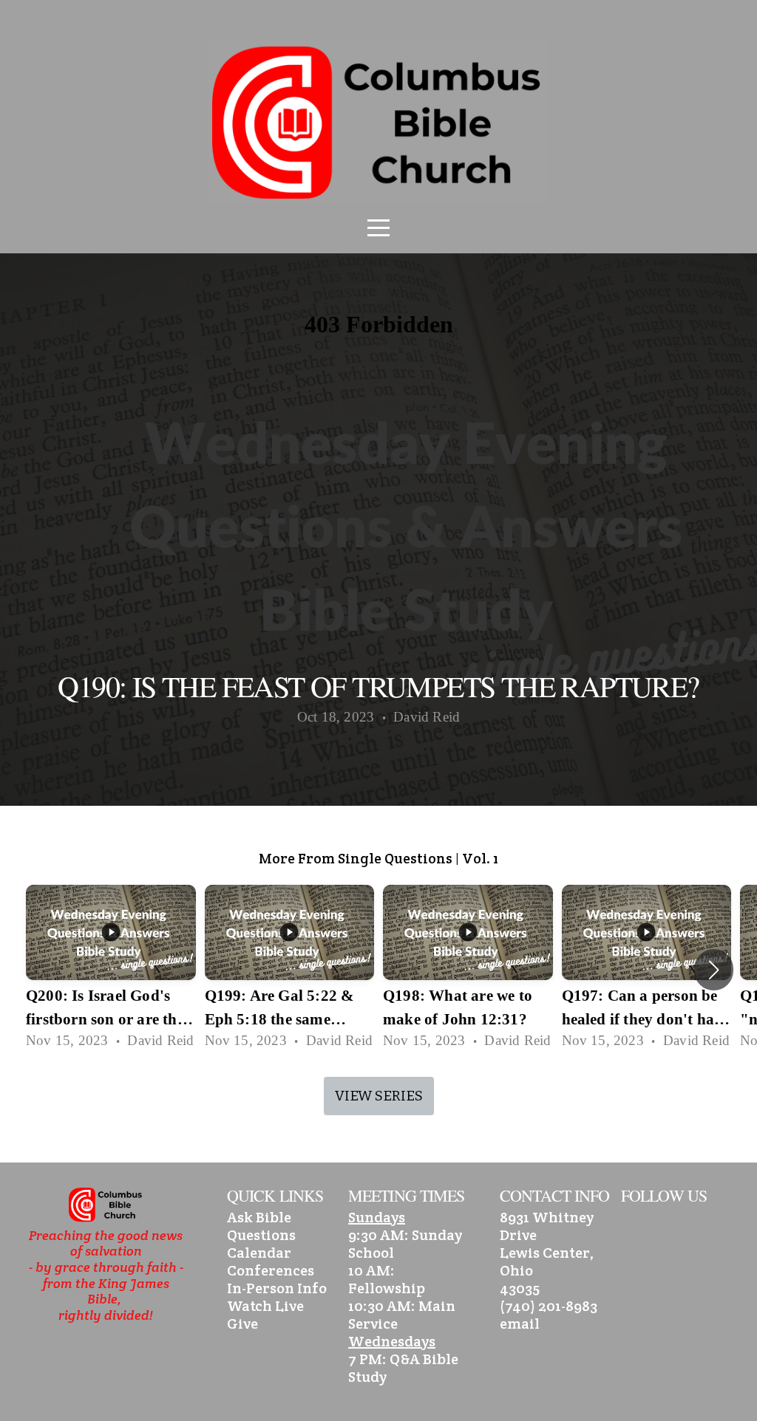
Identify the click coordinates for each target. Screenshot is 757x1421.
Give (242, 1323)
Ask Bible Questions (261, 1226)
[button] (714, 969)
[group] (111, 970)
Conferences (270, 1270)
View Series (379, 1095)
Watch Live (265, 1305)
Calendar (259, 1252)
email (520, 1323)
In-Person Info (277, 1288)
